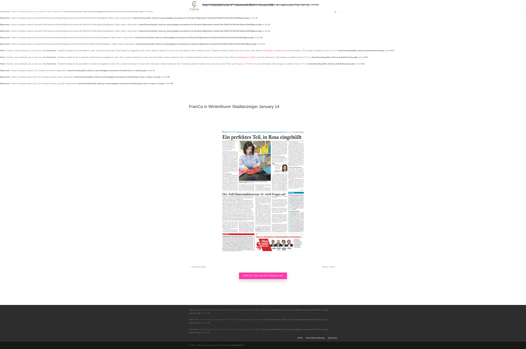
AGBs (300, 338)
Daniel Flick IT (237, 345)
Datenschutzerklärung (315, 338)
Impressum (332, 338)
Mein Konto (287, 6)
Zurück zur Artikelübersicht (263, 276)
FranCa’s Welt (267, 6)
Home (205, 6)
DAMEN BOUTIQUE (220, 6)
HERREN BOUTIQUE (244, 6)
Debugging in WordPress (274, 51)
